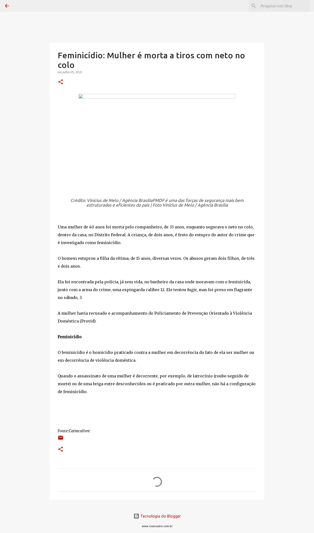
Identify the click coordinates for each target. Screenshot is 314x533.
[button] (61, 82)
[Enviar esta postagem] (61, 439)
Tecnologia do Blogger (160, 516)
